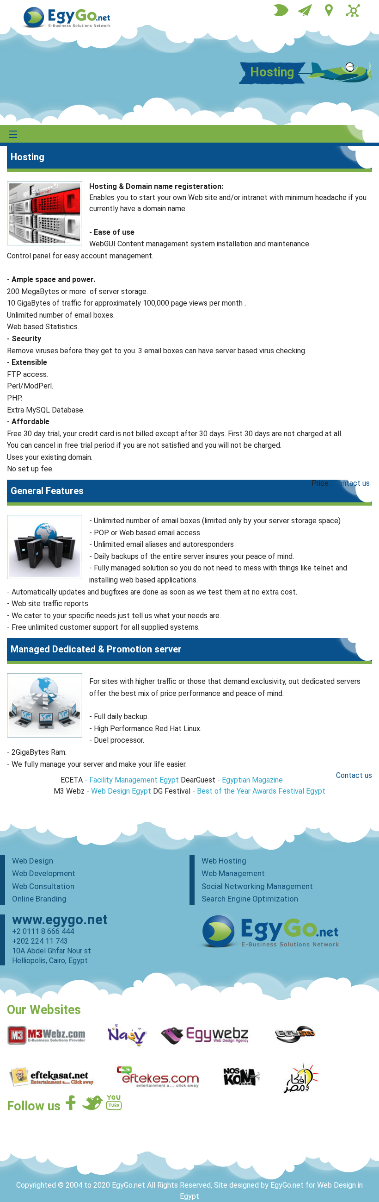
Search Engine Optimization (250, 898)
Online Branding (39, 898)
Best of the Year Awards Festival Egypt (261, 791)
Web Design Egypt (121, 791)
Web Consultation (43, 886)
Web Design (32, 860)
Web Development (43, 873)
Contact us (352, 483)
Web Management (233, 873)
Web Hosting (224, 860)
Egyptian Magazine (252, 780)
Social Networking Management (257, 886)
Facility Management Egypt (134, 780)
